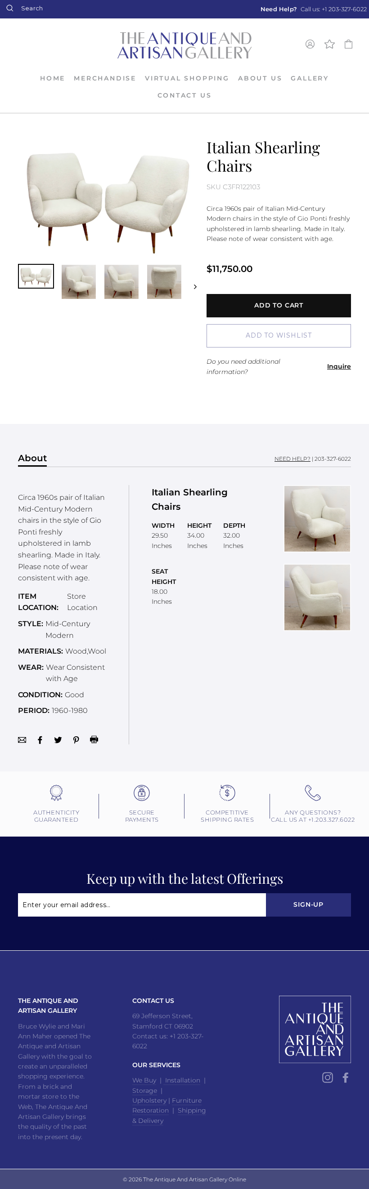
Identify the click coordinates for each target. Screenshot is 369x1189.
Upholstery (149, 1100)
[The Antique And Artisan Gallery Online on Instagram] (327, 1077)
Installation (181, 1080)
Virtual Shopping (187, 78)
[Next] (191, 282)
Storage (144, 1091)
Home (52, 78)
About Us (260, 78)
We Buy (144, 1080)
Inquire (339, 366)
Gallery (310, 78)
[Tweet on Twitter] (58, 739)
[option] (313, 9)
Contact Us (185, 95)
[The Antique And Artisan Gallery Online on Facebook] (345, 1077)
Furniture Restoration (167, 1105)
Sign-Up (308, 904)
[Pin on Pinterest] (76, 739)
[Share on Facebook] (40, 739)
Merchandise (105, 78)
